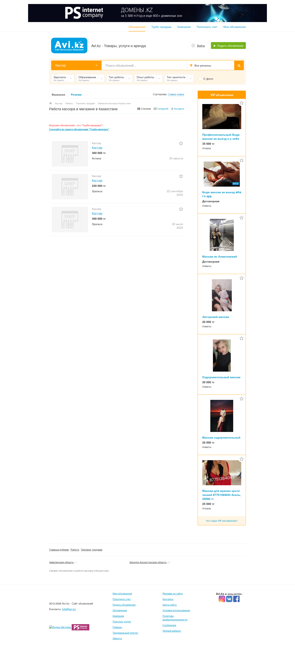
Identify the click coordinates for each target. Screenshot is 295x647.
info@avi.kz (69, 609)
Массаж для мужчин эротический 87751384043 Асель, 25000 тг (221, 495)
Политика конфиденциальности (175, 617)
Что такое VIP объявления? (222, 520)
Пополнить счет (207, 27)
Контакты (168, 599)
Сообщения (169, 625)
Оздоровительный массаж (221, 377)
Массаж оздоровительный (221, 437)
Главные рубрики (59, 549)
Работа (75, 549)
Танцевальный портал (125, 632)
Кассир (97, 147)
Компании (184, 27)
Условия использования (176, 610)
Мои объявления (234, 27)
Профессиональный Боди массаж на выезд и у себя (221, 136)
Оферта (117, 638)
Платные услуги (122, 621)
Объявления (137, 27)
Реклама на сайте (173, 593)
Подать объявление (124, 604)
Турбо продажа (161, 27)
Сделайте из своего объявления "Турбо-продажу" (79, 129)
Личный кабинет (172, 630)
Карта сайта (170, 604)
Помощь (117, 627)
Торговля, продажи (91, 549)
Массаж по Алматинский (219, 256)
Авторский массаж (215, 317)
